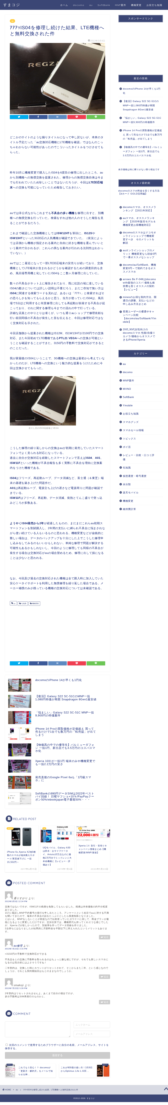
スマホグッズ (131, 422)
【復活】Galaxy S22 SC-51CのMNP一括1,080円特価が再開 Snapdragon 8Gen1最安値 (141, 105)
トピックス (129, 438)
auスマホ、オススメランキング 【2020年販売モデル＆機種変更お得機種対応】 (139, 221)
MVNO (127, 388)
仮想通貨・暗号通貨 (135, 476)
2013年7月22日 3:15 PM (16, 949)
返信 (106, 937)
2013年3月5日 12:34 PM (16, 901)
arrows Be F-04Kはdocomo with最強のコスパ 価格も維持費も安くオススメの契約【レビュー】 (139, 284)
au (91, 5)
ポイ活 (127, 447)
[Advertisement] (57, 631)
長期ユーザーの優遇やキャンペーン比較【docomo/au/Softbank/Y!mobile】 (139, 316)
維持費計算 (129, 509)
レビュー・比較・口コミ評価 (138, 457)
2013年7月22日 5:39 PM (16, 988)
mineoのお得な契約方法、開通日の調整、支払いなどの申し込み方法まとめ (140, 300)
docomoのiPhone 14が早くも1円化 (141, 91)
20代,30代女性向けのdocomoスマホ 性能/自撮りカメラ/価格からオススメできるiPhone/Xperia (139, 334)
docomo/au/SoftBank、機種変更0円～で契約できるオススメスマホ (139, 268)
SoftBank (104, 5)
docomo (78, 5)
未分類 (127, 484)
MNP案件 (120, 5)
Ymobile (128, 405)
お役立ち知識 (154, 5)
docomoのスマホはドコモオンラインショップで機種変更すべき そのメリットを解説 (139, 237)
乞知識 (23, 603)
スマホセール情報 (133, 430)
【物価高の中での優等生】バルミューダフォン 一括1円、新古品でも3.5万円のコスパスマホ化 (142, 151)
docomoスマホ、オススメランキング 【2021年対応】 (139, 209)
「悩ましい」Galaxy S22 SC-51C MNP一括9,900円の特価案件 (142, 120)
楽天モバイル (131, 492)
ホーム (64, 5)
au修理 (18, 945)
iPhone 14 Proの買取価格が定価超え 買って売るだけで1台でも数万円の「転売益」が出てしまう (142, 134)
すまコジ (11, 4)
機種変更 (136, 5)
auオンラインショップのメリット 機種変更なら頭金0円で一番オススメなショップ (140, 254)
